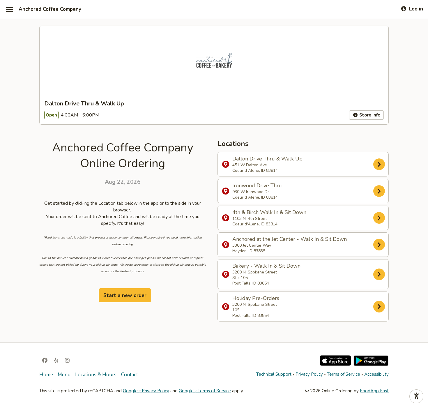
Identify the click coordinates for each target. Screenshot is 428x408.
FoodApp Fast (374, 391)
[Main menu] (9, 9)
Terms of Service (343, 374)
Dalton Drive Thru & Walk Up (267, 164)
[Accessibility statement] (416, 396)
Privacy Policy (309, 374)
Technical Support (273, 374)
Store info (369, 115)
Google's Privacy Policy (146, 391)
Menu (64, 374)
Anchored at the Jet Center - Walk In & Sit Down (289, 245)
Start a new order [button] (124, 295)
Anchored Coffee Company (50, 9)
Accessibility (376, 374)
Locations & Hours (95, 374)
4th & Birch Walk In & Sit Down (269, 218)
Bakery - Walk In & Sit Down (266, 274)
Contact (129, 374)
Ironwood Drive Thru (257, 191)
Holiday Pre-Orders (255, 306)
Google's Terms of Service (205, 391)
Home (46, 374)
